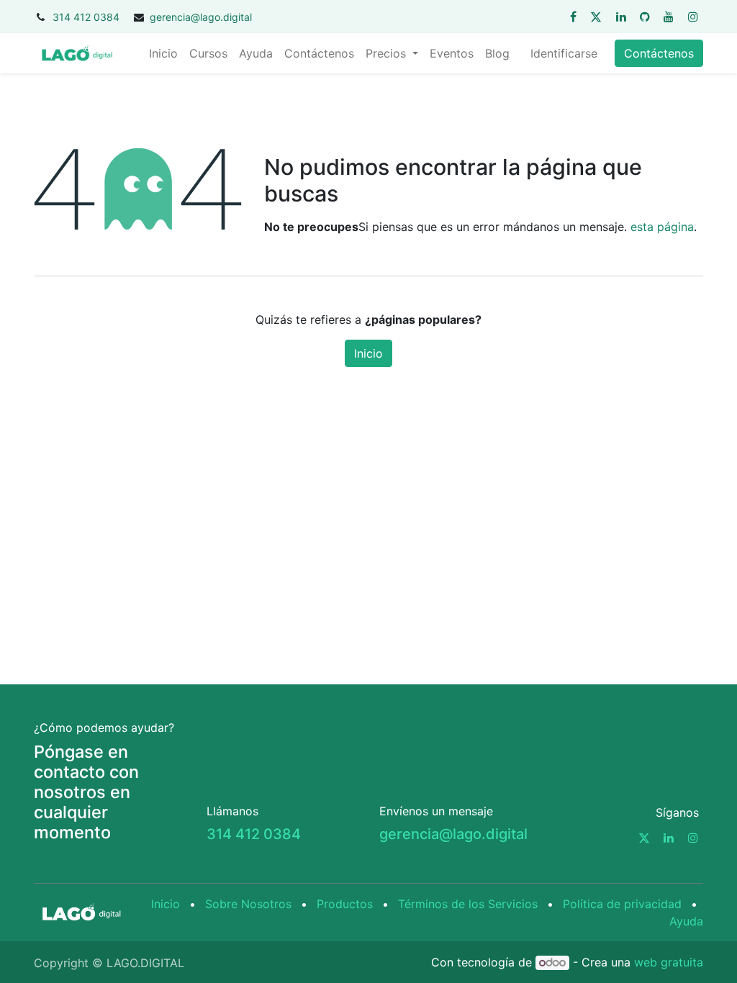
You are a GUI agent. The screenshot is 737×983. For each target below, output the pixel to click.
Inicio (368, 353)
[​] (573, 16)
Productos (345, 904)
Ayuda (686, 921)
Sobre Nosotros (248, 904)
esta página (662, 226)
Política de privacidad (622, 904)
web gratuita (668, 962)
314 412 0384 (86, 17)
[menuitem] (163, 53)
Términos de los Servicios (468, 904)
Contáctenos (659, 53)
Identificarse (563, 53)
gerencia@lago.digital (201, 17)
